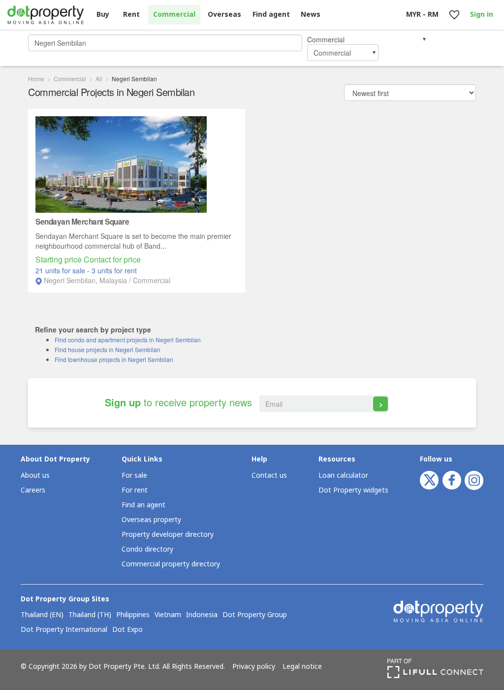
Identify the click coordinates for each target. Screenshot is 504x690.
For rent (135, 490)
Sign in (481, 14)
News (310, 14)
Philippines (133, 615)
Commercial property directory (171, 564)
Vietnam (168, 615)
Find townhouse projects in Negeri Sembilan (114, 359)
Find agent (271, 14)
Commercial (174, 14)
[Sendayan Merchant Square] (121, 163)
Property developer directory (168, 534)
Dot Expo (127, 630)
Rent (131, 14)
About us (35, 475)
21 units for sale (61, 270)
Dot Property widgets (353, 490)
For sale (134, 475)
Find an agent (143, 505)
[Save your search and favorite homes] (454, 15)
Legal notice (302, 667)
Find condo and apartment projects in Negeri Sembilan (128, 339)
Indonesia (202, 615)
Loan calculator (343, 475)
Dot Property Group (254, 615)
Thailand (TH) (89, 615)
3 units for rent (114, 270)
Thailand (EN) (42, 615)
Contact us (269, 475)
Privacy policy (253, 667)
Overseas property (151, 520)
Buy (102, 14)
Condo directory (147, 549)
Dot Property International (64, 630)
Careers (33, 490)
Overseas (224, 14)
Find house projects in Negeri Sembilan (107, 349)
